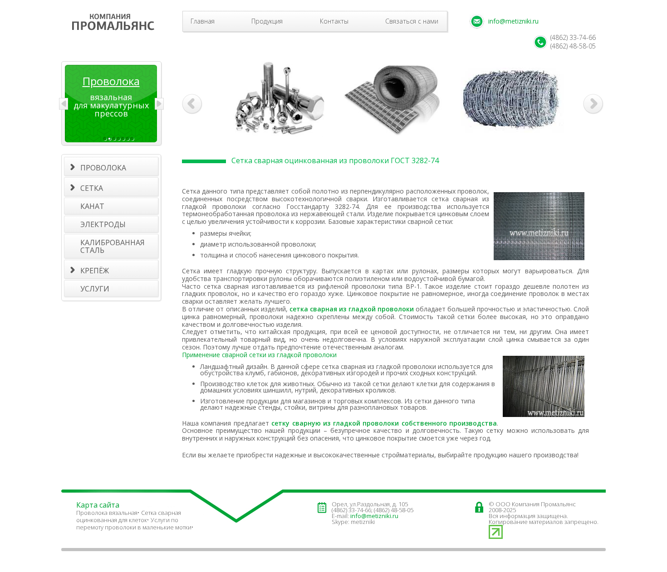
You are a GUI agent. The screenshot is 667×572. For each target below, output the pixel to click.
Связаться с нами (411, 21)
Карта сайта (97, 505)
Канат (92, 206)
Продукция (267, 21)
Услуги (94, 289)
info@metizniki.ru (513, 21)
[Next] (159, 104)
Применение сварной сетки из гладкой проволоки (259, 354)
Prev (192, 104)
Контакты (334, 21)
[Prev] (63, 104)
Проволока (103, 168)
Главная (203, 21)
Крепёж (94, 271)
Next (594, 105)
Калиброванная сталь (112, 246)
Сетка (91, 188)
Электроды (103, 224)
